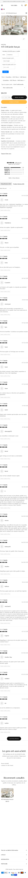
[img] (14, 162)
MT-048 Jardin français (7, 799)
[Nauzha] (14, 5)
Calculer (5, 71)
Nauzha (5, 193)
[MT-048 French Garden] (7, 793)
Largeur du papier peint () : (9, 64)
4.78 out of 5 (18, 162)
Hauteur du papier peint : (8, 58)
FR (4, 9)
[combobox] (3, 9)
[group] (14, 25)
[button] (7, 167)
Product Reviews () (18, 184)
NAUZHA (3, 44)
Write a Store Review (14, 178)
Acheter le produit (14, 102)
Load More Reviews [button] (14, 738)
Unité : (4, 54)
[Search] (22, 5)
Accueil (3, 13)
